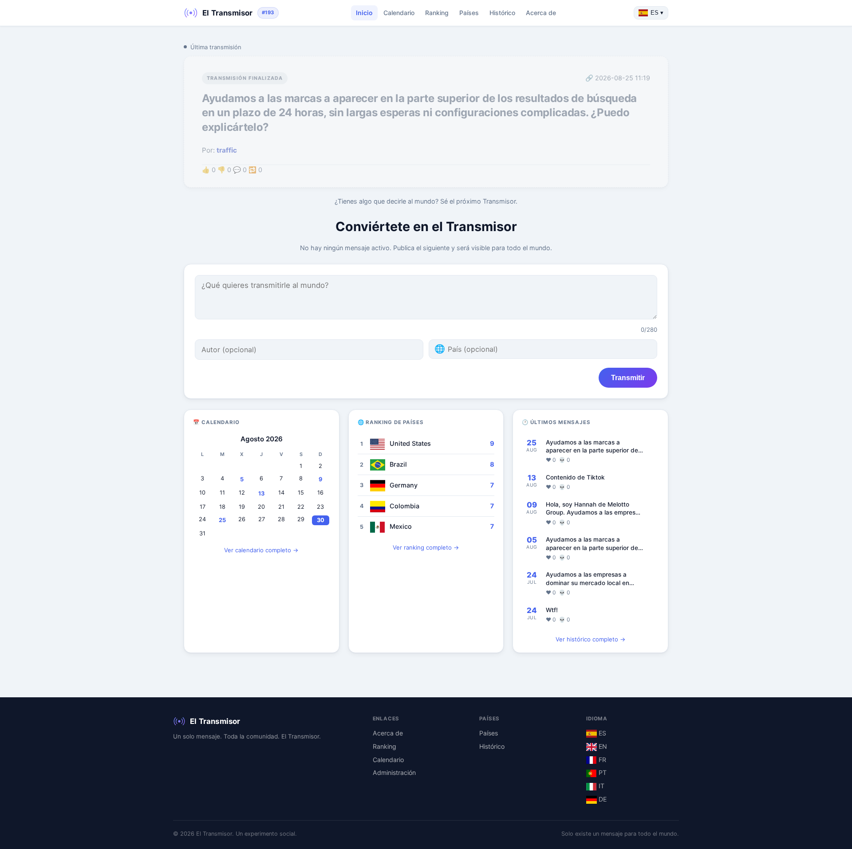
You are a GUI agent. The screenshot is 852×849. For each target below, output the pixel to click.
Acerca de (541, 12)
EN (602, 746)
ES (601, 733)
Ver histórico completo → (591, 639)
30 (320, 520)
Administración (394, 772)
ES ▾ (657, 12)
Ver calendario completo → (261, 550)
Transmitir (628, 377)
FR (601, 759)
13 (261, 493)
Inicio (364, 12)
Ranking (437, 12)
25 (222, 520)
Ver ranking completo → (426, 547)
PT (602, 772)
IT (600, 786)
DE (602, 799)
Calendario (398, 12)
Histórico (502, 12)
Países (469, 12)
